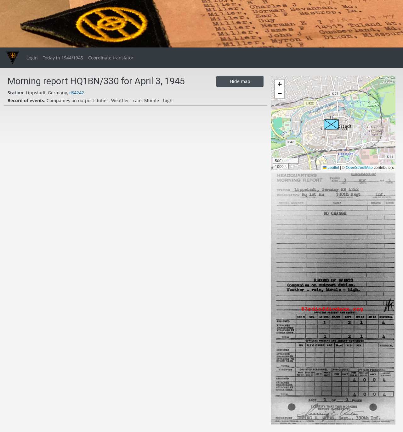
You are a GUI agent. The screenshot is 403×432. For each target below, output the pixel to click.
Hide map (240, 81)
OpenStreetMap (359, 167)
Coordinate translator (110, 58)
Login (32, 58)
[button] (333, 127)
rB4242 (76, 93)
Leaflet (332, 167)
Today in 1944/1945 (63, 58)
